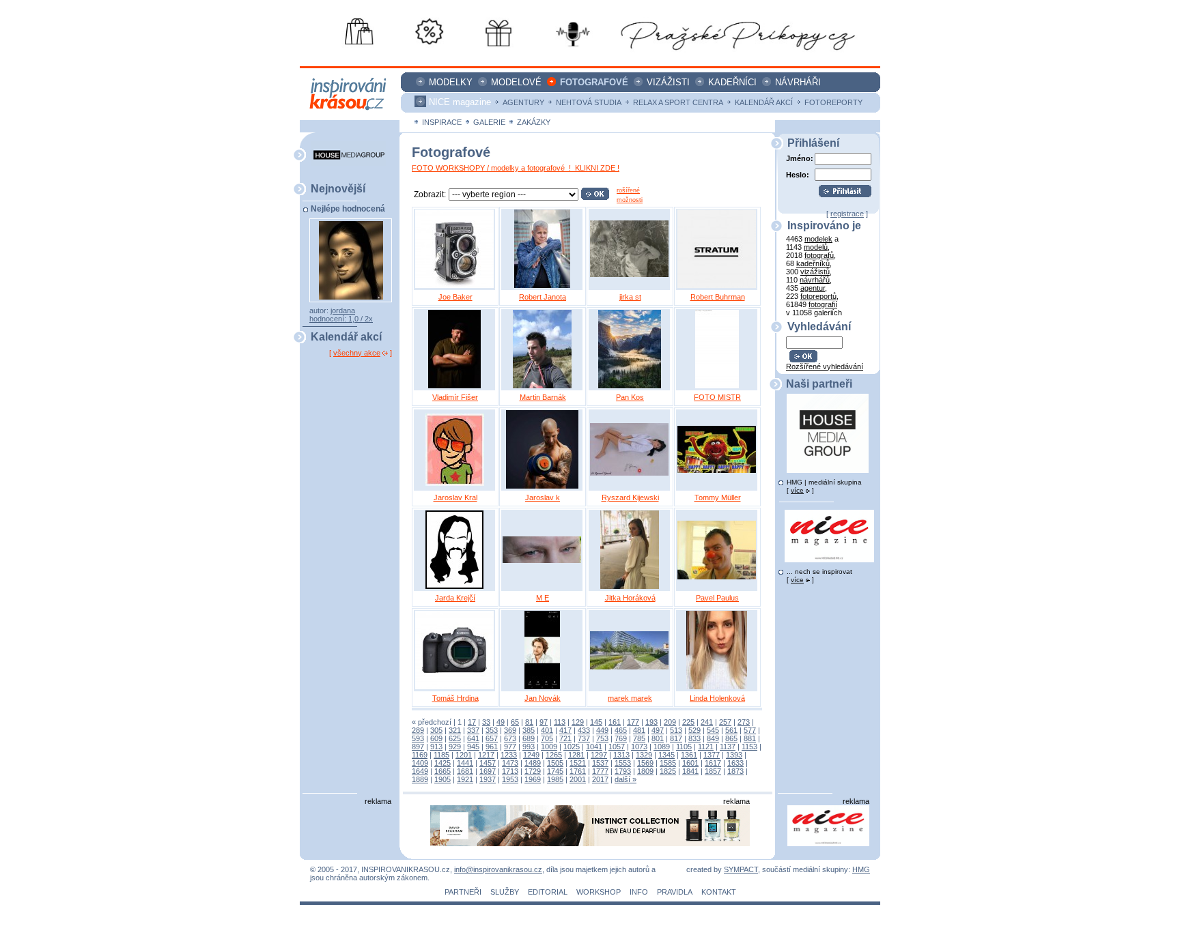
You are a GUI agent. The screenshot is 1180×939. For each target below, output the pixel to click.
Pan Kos (630, 397)
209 (670, 722)
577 (750, 730)
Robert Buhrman (717, 297)
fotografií (823, 304)
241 (707, 722)
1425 (442, 763)
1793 (623, 771)
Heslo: (797, 174)
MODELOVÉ (516, 82)
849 (713, 738)
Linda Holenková (717, 698)
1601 (690, 763)
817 (676, 738)
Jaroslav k (542, 497)
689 (528, 738)
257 (725, 722)
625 (455, 738)
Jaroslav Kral (455, 497)
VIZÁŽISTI (668, 82)
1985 (555, 779)
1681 (465, 771)
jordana (343, 310)
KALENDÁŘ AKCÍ (764, 102)
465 (621, 730)
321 (455, 730)
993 (528, 746)
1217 (486, 755)
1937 (487, 779)
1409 (420, 763)
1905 (442, 779)
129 (578, 722)
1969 (532, 779)
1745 (555, 771)
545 (713, 730)
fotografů (819, 255)
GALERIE (489, 122)
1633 (735, 763)
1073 (639, 746)
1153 (749, 746)
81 (529, 722)
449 (602, 730)
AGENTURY (523, 102)
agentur (812, 288)
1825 (668, 771)
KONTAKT (718, 892)
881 (750, 738)
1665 (442, 771)
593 (418, 738)
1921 (465, 779)
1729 (532, 771)
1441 (465, 763)
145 (596, 722)
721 (565, 738)
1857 (713, 771)
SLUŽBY (504, 892)
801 (657, 738)
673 (510, 738)
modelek (818, 239)
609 (436, 738)
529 (694, 730)
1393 (734, 755)
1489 (532, 763)
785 (639, 738)
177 (633, 722)
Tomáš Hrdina (455, 698)
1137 (727, 746)
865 (731, 738)
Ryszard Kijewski (630, 497)
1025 (571, 746)
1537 (600, 763)
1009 (549, 746)
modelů (816, 247)
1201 (463, 755)
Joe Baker (455, 297)
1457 (487, 763)
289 (418, 730)
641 (473, 738)
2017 (600, 779)
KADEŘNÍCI (732, 82)
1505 (555, 763)
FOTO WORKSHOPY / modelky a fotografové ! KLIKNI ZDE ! (515, 168)
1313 (621, 755)
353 (492, 730)
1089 (662, 746)
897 (418, 746)
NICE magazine (460, 102)
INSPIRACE (442, 122)
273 (744, 722)
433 (584, 730)
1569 (645, 763)
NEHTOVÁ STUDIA (588, 102)
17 (472, 722)
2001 (578, 779)
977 (510, 746)
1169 (419, 755)
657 (492, 738)
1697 (487, 771)
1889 (420, 779)
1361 (689, 755)
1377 (711, 755)
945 (473, 746)
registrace (847, 214)
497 (657, 730)
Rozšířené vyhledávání (824, 366)
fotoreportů (818, 296)
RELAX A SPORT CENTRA (678, 102)
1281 (576, 755)
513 (676, 730)
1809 (645, 771)
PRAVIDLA (674, 892)
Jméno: (799, 158)
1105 (684, 746)
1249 (531, 755)
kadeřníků (813, 263)
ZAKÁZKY (533, 122)
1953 (510, 779)
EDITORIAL (547, 892)
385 (528, 730)
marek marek (630, 698)
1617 (713, 763)
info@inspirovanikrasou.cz (498, 869)
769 (621, 738)
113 (559, 722)
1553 (623, 763)
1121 (706, 746)
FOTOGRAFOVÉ (594, 82)
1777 (600, 771)
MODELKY (451, 82)
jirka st (630, 297)
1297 (599, 755)
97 (543, 722)
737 (584, 738)
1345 (666, 755)
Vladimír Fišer (455, 397)
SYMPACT (741, 869)
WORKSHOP (598, 892)
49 (500, 722)
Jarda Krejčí (455, 598)
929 (455, 746)
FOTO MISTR (717, 397)
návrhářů (815, 280)
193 (651, 722)
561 (731, 730)
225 (688, 722)
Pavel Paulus (717, 598)
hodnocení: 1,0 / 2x (341, 319)
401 (547, 730)
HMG (861, 869)
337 (473, 730)
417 (565, 730)
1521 (578, 763)
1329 (644, 755)
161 (614, 722)
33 (486, 722)
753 (602, 738)
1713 (510, 771)
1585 (668, 763)
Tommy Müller (717, 497)
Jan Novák (542, 698)
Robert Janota (542, 297)
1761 (578, 771)
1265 (554, 755)
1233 (509, 755)
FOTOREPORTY (833, 102)
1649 (420, 771)
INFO (639, 892)
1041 (594, 746)
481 (639, 730)
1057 (616, 746)
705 (547, 738)
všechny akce (356, 353)
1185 (441, 755)
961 (492, 746)
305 (436, 730)
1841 (690, 771)
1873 (735, 771)
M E (542, 598)
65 (515, 722)
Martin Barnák (543, 397)
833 (694, 738)
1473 (510, 763)
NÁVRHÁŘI (798, 82)
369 (510, 730)
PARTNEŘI (463, 892)
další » (625, 779)
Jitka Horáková (630, 598)
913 (436, 746)
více (797, 490)
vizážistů (815, 272)
